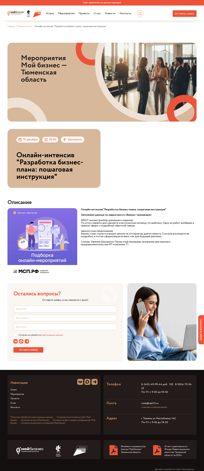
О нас (97, 13)
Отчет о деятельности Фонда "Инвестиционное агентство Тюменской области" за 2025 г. (177, 451)
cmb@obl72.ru (150, 403)
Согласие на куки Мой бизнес (35, 420)
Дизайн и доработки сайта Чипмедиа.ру (174, 469)
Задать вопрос (201, 329)
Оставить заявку (184, 14)
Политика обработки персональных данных (31, 417)
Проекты (84, 13)
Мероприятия (66, 13)
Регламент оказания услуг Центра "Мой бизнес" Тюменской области (133, 449)
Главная (11, 26)
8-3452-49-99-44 (151, 384)
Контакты (125, 13)
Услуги (50, 13)
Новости (110, 13)
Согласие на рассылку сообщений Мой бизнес (43, 423)
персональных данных (52, 335)
